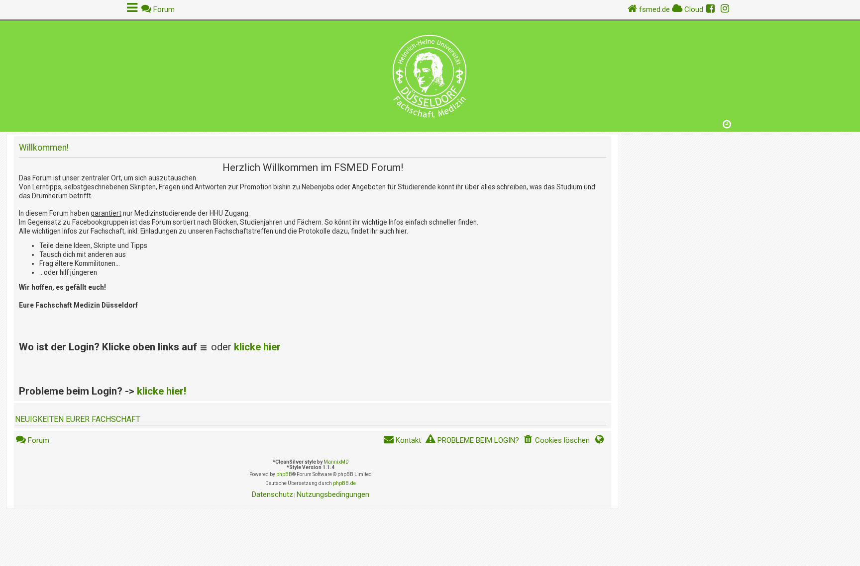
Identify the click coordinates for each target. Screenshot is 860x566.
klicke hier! (161, 391)
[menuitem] (556, 440)
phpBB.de (344, 483)
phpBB (284, 474)
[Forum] (430, 73)
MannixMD (336, 462)
